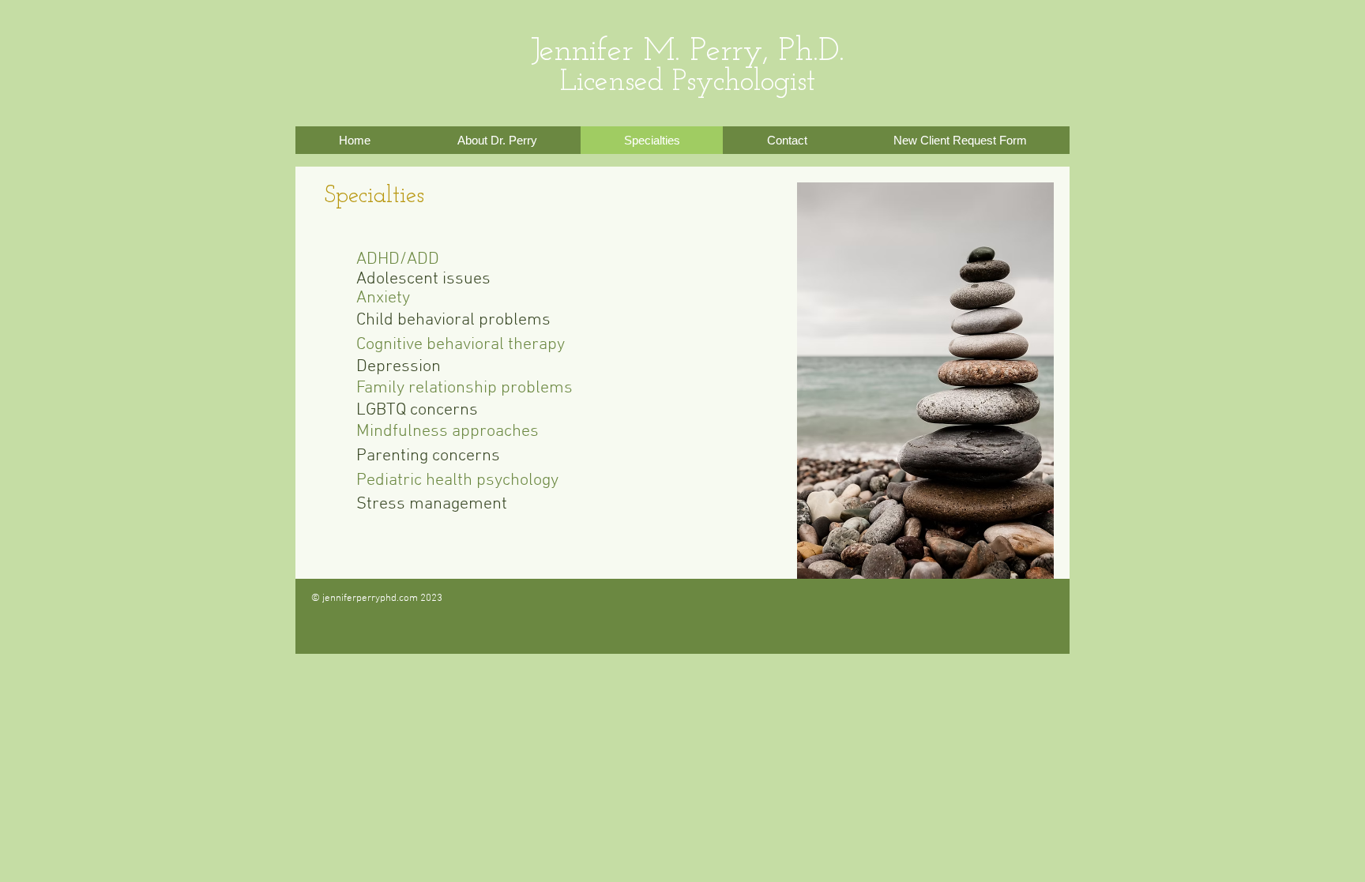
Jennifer (582, 52)
